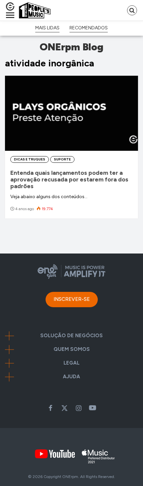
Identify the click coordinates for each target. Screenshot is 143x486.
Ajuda (71, 376)
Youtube (92, 408)
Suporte (62, 159)
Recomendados (89, 28)
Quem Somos (72, 349)
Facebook (51, 408)
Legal (71, 363)
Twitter (65, 408)
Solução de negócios (71, 335)
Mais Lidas (47, 28)
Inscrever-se (72, 299)
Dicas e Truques (29, 159)
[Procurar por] (132, 10)
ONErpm (70, 476)
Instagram (78, 408)
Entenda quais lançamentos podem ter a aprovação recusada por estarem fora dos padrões (69, 179)
